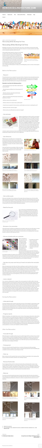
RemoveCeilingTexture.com (19, 8)
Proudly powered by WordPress (7, 445)
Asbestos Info (10, 14)
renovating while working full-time (29, 427)
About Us (4, 14)
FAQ (15, 14)
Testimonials (29, 14)
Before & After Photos (21, 14)
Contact (3, 17)
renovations (6, 428)
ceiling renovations (8, 427)
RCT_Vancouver (12, 40)
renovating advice (17, 427)
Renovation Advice (8, 426)
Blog (34, 14)
